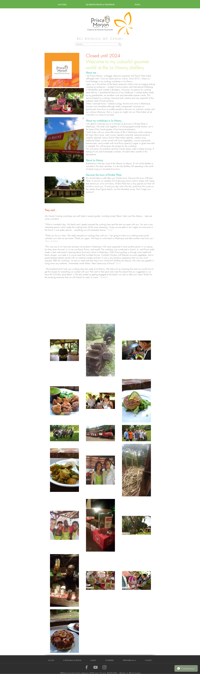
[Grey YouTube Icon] (95, 667)
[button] (109, 660)
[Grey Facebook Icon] (86, 667)
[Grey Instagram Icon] (104, 667)
